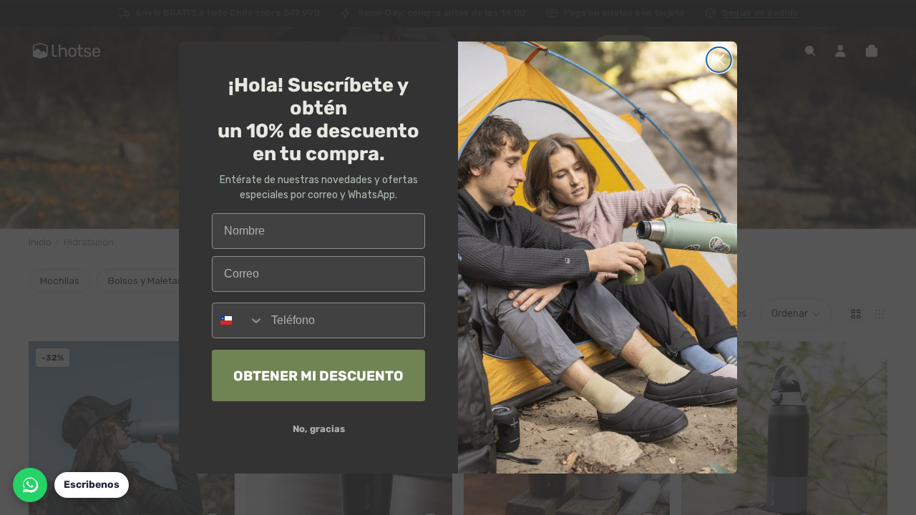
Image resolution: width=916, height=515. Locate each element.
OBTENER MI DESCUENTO (318, 376)
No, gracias (319, 428)
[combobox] (238, 320)
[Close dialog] (718, 59)
